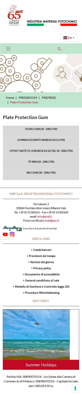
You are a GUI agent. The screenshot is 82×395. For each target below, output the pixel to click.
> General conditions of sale (41, 280)
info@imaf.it (44, 216)
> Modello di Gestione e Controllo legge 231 (41, 286)
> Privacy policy (41, 268)
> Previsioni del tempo (41, 256)
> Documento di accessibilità (41, 274)
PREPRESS (49, 97)
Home (10, 97)
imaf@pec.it (52, 220)
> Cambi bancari (41, 249)
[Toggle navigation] (8, 48)
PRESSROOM (28, 97)
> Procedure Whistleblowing (41, 292)
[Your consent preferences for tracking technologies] (75, 388)
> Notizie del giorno (41, 262)
